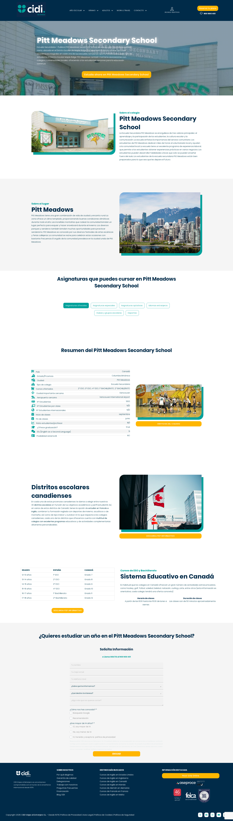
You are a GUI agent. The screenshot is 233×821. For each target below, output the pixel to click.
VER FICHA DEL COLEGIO (168, 424)
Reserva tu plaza (207, 8)
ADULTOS (106, 10)
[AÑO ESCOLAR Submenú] (84, 10)
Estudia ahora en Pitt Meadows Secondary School (116, 74)
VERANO (92, 10)
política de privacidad (105, 737)
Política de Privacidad (70, 814)
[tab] (76, 305)
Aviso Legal (88, 814)
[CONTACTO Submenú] (146, 10)
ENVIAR (116, 753)
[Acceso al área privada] (172, 9)
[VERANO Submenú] (98, 10)
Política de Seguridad (124, 814)
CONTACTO (139, 10)
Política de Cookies (103, 814)
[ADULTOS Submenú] (112, 10)
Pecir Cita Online (190, 775)
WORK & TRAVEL (123, 10)
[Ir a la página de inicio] (31, 10)
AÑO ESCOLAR (76, 10)
